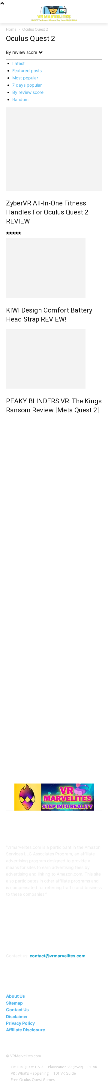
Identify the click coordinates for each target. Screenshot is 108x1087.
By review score (28, 92)
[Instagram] (32, 939)
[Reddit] (61, 939)
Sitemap (14, 1002)
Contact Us (17, 1009)
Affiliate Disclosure (25, 1029)
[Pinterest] (46, 939)
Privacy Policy (20, 1023)
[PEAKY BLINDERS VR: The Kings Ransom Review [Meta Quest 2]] (54, 359)
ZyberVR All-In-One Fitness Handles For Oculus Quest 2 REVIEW (47, 212)
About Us (15, 996)
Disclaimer (17, 1016)
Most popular (25, 77)
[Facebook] (17, 939)
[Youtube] (91, 939)
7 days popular (27, 85)
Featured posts (27, 70)
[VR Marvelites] (54, 13)
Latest (18, 63)
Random (20, 99)
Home (11, 29)
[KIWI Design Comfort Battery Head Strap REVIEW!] (54, 268)
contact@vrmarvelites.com (58, 955)
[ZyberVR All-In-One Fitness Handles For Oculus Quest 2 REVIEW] (54, 149)
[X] (76, 939)
